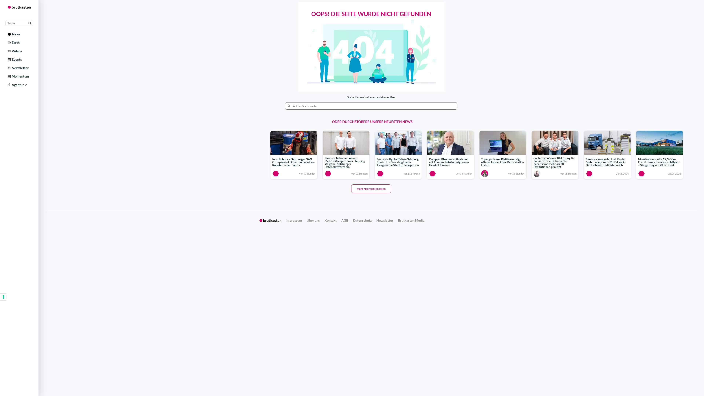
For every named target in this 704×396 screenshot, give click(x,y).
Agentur (17, 85)
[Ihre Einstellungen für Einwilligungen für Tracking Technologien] (3, 297)
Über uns (313, 220)
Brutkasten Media (411, 220)
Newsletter (20, 68)
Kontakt (330, 220)
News (16, 34)
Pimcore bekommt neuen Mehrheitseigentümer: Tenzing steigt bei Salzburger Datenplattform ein (344, 162)
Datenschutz (362, 220)
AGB (344, 220)
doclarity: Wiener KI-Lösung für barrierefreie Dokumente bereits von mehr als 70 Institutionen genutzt (554, 162)
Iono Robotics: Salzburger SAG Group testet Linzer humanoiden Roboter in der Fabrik (293, 162)
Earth (15, 43)
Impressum (294, 220)
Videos (16, 51)
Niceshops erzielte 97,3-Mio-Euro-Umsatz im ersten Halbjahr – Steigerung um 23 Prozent (659, 162)
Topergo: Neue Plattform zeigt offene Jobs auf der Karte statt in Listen (502, 162)
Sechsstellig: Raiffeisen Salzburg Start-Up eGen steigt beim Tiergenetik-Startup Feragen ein (398, 162)
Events (16, 59)
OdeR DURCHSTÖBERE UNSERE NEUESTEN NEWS (372, 122)
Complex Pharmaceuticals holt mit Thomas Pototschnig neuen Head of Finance (449, 162)
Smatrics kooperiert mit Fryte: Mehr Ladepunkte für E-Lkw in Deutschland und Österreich (606, 162)
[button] (371, 188)
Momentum (20, 76)
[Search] (30, 23)
